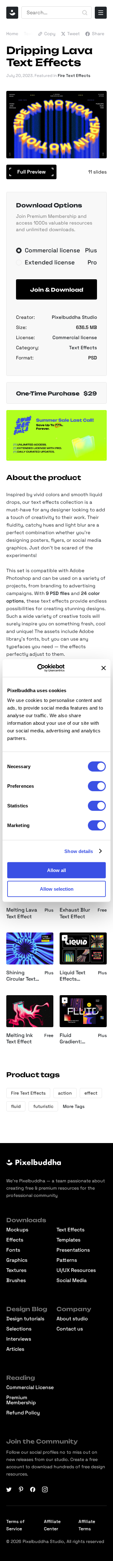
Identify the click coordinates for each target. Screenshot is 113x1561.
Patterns (66, 1260)
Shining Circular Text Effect (20, 976)
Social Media (71, 1280)
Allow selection (56, 888)
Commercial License (30, 1387)
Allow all (56, 870)
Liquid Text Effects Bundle (72, 976)
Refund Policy (23, 1412)
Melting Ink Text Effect (19, 1038)
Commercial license (74, 337)
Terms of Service (15, 1525)
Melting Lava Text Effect (21, 913)
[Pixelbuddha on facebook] (33, 1489)
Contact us (69, 1328)
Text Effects (83, 347)
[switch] (97, 786)
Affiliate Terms (86, 1525)
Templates (68, 1239)
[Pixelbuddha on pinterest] (21, 1489)
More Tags (73, 1106)
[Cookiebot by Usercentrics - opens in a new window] (46, 668)
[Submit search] (84, 12)
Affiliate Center (52, 1525)
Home (12, 33)
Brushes (16, 1280)
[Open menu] (101, 13)
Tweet (73, 33)
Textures (16, 1270)
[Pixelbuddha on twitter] (9, 1489)
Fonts (13, 1250)
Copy (50, 33)
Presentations (73, 1250)
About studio (72, 1318)
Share (98, 33)
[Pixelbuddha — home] (12, 13)
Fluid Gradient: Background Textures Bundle (74, 1039)
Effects (14, 1239)
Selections (18, 1328)
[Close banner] (103, 668)
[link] (64, 938)
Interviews (18, 1339)
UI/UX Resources (76, 1270)
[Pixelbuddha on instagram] (45, 1489)
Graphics (16, 1260)
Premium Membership (21, 1400)
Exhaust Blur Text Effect (75, 913)
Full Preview (31, 171)
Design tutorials (25, 1318)
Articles (15, 1349)
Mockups (17, 1229)
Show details (78, 851)
